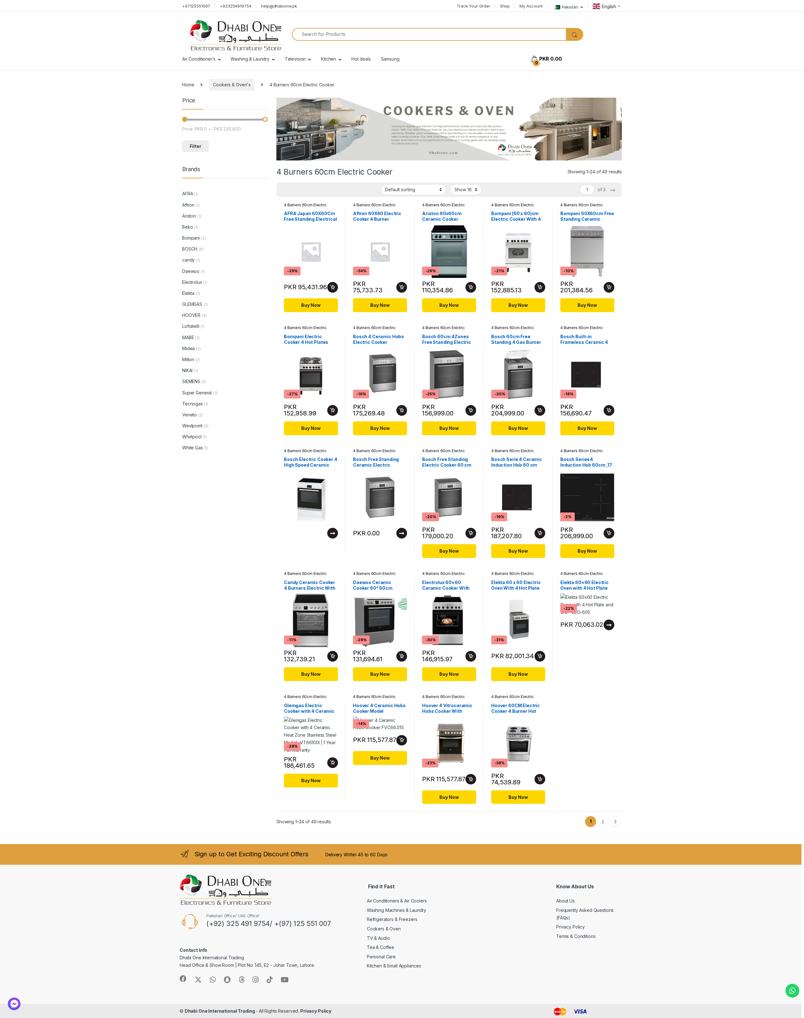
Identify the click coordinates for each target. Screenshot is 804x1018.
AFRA (187, 193)
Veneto (189, 414)
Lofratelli (190, 326)
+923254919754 (235, 5)
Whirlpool (192, 436)
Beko (187, 227)
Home (188, 84)
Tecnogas (192, 403)
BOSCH (189, 249)
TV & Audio (378, 938)
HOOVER (191, 315)
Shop (505, 5)
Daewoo (190, 271)
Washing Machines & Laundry (396, 910)
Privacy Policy (570, 926)
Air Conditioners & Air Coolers (397, 900)
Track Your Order (473, 5)
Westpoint (192, 425)
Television (295, 59)
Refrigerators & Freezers (392, 919)
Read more (332, 533)
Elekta (188, 293)
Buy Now (310, 305)
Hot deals (361, 59)
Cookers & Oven (384, 928)
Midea (188, 348)
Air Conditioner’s (198, 59)
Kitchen (328, 59)
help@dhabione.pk (279, 5)
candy (188, 260)
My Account (531, 5)
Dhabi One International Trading (220, 1011)
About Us (565, 900)
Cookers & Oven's (232, 84)
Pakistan (570, 6)
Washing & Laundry (250, 59)
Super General (197, 392)
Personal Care (381, 956)
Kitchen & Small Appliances (394, 965)
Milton (188, 359)
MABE (188, 337)
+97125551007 (196, 5)
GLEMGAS (192, 304)
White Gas (192, 447)
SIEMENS (191, 381)
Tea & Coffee (380, 947)
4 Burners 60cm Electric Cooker (443, 329)
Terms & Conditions (575, 936)
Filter (195, 146)
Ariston (189, 216)
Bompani (191, 238)
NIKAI (187, 370)
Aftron (188, 205)
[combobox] (429, 34)
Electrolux (192, 282)
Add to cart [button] (332, 287)
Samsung (390, 59)
